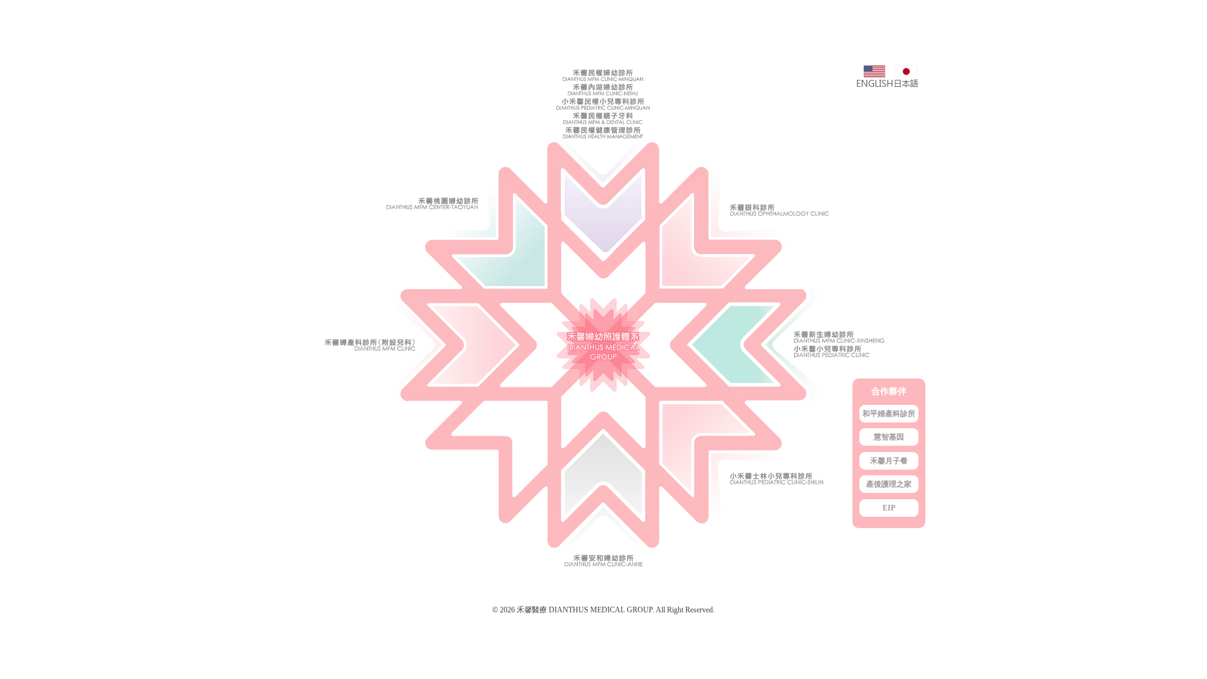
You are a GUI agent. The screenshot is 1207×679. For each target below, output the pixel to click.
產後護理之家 (889, 484)
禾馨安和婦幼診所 (603, 497)
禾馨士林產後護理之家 (792, 497)
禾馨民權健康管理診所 (603, 134)
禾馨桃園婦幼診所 (415, 177)
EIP (889, 508)
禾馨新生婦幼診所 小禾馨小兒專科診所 (792, 346)
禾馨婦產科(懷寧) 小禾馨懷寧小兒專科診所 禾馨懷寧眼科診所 (415, 346)
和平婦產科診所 (889, 413)
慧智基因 (889, 437)
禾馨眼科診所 (792, 177)
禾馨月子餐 (889, 460)
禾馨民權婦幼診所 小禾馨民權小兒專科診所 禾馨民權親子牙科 (603, 177)
